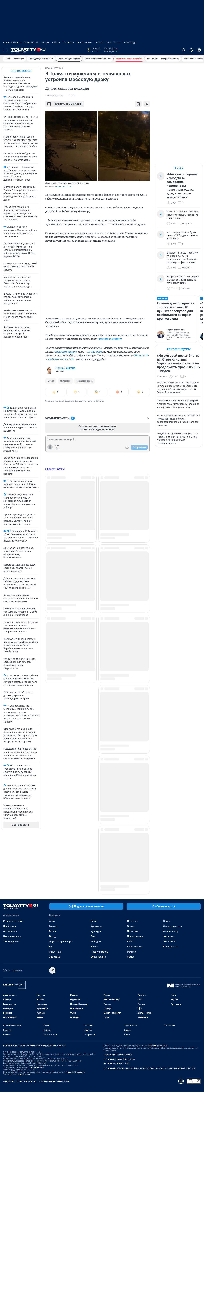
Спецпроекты (171, 896)
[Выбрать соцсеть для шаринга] (146, 104)
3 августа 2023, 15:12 (55, 96)
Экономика (169, 891)
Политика (132, 881)
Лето (93, 886)
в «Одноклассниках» (61, 359)
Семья (130, 906)
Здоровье (54, 906)
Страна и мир (170, 881)
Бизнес (53, 876)
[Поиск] (183, 50)
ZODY (109, 43)
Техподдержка (11, 891)
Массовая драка (85, 381)
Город (52, 886)
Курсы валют (84, 43)
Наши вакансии (12, 886)
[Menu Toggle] (5, 50)
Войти (56, 448)
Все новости (21, 71)
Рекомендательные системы (117, 1013)
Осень (130, 876)
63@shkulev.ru (37, 1017)
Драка (51, 381)
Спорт (166, 871)
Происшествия (135, 886)
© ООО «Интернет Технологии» (54, 1031)
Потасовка (65, 381)
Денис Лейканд (65, 367)
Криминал (96, 876)
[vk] (52, 920)
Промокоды (130, 43)
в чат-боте (95, 351)
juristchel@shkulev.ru (76, 1022)
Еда (51, 896)
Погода (45, 43)
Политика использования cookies (119, 1009)
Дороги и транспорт (60, 891)
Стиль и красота (172, 876)
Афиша (56, 43)
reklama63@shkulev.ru (158, 996)
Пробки (99, 43)
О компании (10, 881)
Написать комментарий (68, 103)
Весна (52, 881)
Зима (94, 871)
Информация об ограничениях (118, 1005)
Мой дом (96, 891)
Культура (96, 881)
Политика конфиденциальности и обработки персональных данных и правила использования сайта (150, 1018)
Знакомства (31, 43)
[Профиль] (199, 50)
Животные (55, 901)
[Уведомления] (191, 50)
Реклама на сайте (13, 871)
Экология (168, 886)
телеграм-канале (66, 351)
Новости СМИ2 (55, 468)
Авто (52, 871)
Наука (94, 896)
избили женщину (110, 338)
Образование (98, 906)
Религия (131, 901)
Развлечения (134, 896)
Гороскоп (68, 43)
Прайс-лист (9, 876)
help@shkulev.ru (24, 1024)
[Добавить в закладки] (138, 104)
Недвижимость (12, 43)
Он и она (132, 871)
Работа (131, 891)
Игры (117, 43)
